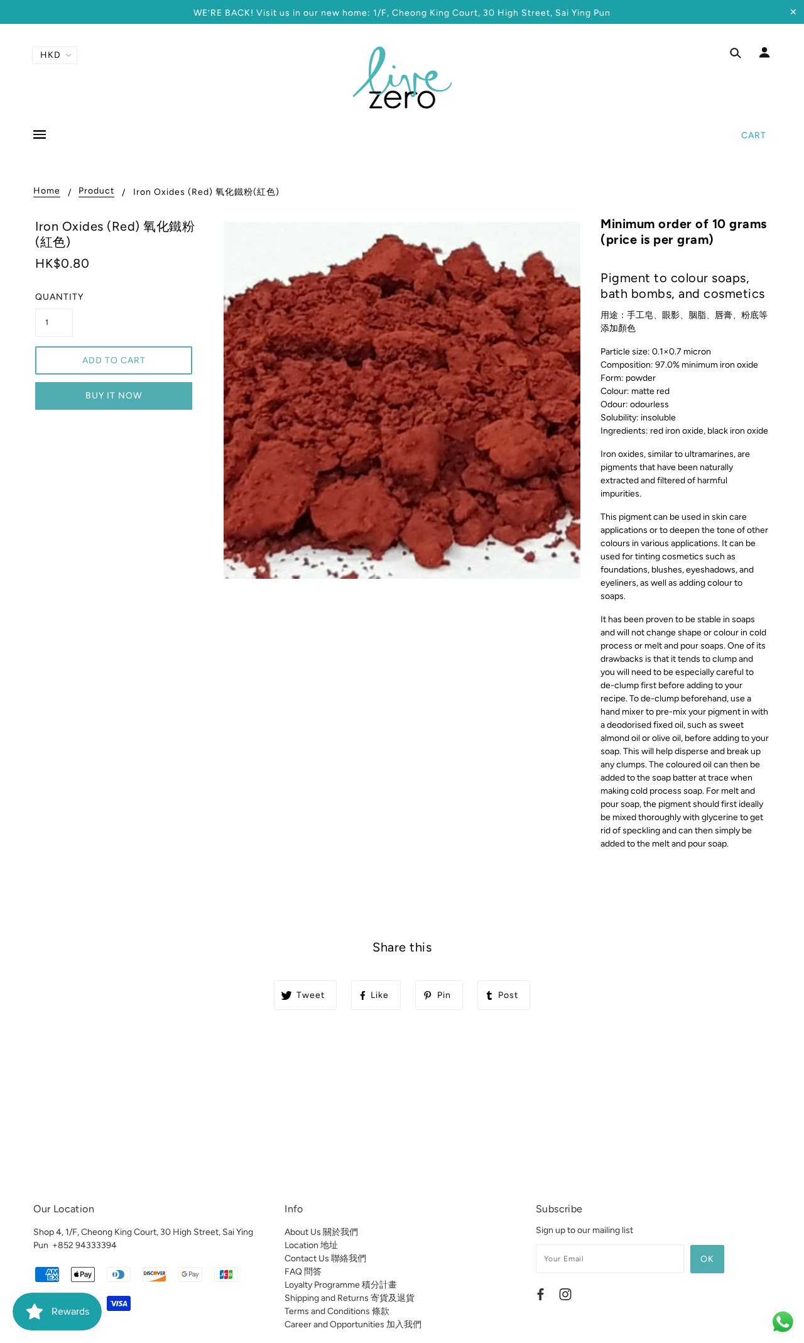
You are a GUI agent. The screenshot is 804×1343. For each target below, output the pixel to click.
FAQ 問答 (303, 1271)
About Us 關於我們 (321, 1232)
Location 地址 (311, 1245)
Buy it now (113, 395)
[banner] (402, 77)
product (96, 191)
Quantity (54, 297)
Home (46, 191)
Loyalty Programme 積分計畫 (341, 1285)
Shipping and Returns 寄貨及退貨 (350, 1298)
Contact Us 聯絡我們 (325, 1258)
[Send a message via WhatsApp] (783, 1322)
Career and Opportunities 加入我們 (353, 1324)
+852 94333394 (84, 1245)
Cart (753, 135)
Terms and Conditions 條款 (337, 1311)
